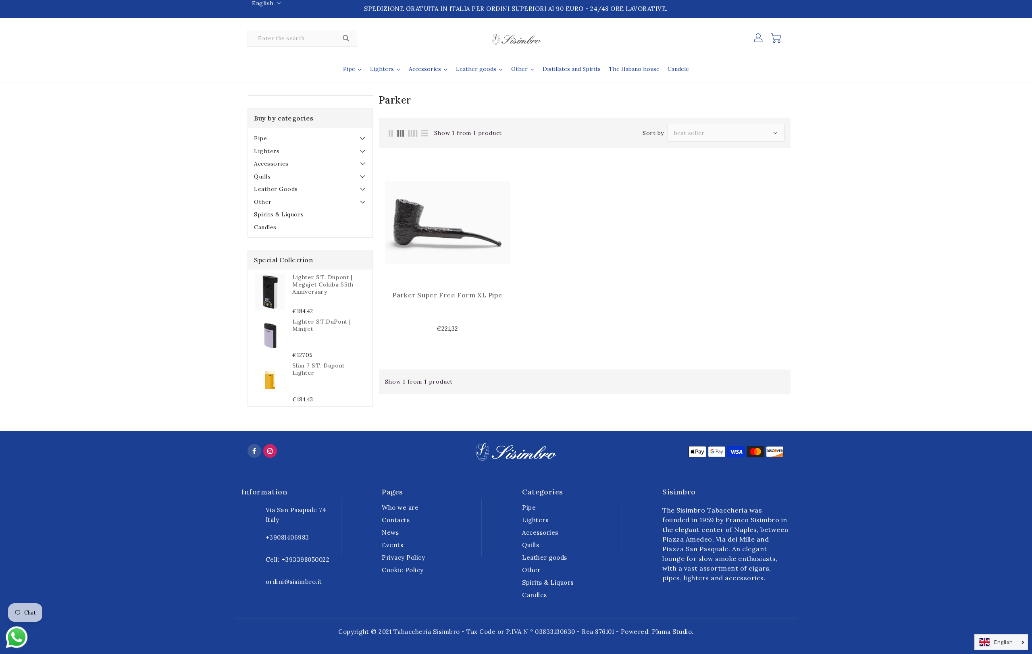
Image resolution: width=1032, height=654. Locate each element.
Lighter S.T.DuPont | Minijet (321, 325)
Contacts (396, 520)
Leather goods (276, 189)
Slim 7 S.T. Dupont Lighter (318, 369)
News (390, 532)
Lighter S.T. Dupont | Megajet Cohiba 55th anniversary (322, 284)
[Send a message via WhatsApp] (16, 637)
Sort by (653, 133)
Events (392, 545)
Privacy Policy (403, 557)
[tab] (310, 138)
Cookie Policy (403, 570)
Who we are (400, 507)
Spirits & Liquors (279, 214)
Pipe (260, 138)
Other (263, 202)
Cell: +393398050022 (298, 559)
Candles (265, 227)
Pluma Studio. (673, 631)
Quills (262, 176)
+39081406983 (287, 537)
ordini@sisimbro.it (294, 581)
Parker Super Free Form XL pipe (447, 295)
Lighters (266, 151)
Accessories (271, 163)
